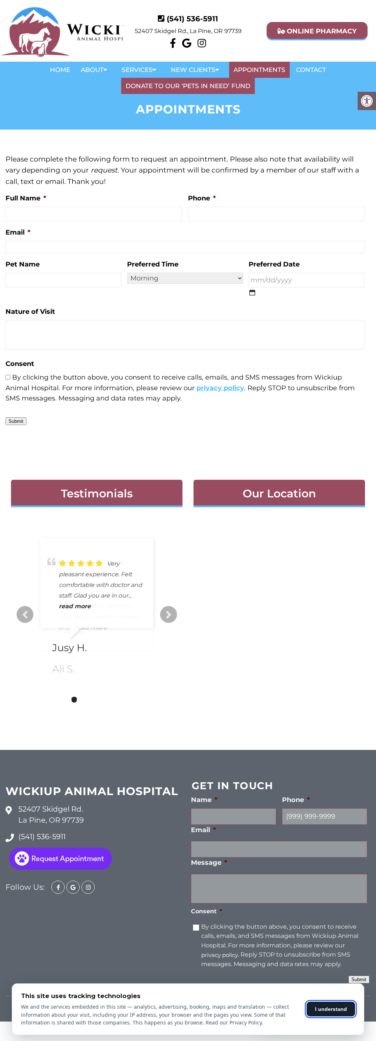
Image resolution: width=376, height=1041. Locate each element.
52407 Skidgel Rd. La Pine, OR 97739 (51, 814)
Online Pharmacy (321, 31)
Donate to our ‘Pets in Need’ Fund (188, 86)
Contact (311, 69)
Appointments (259, 69)
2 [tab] (63, 700)
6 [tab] (107, 700)
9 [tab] (140, 700)
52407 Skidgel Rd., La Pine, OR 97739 (188, 31)
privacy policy (220, 388)
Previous (25, 614)
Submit (16, 421)
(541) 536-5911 (192, 18)
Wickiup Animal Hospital (92, 791)
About (92, 69)
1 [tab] (52, 700)
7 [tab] (118, 700)
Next (168, 614)
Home (60, 69)
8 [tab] (129, 700)
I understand (331, 1009)
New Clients (193, 69)
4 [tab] (85, 700)
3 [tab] (74, 700)
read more (75, 606)
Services (137, 69)
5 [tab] (96, 700)
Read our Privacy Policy (234, 1022)
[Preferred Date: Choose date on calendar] (252, 292)
